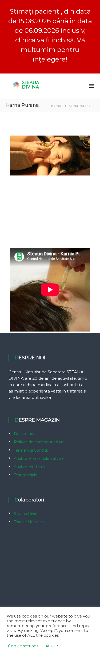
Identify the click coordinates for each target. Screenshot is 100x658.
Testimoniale (25, 475)
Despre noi (24, 433)
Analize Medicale (29, 466)
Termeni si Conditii (31, 450)
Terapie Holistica (29, 522)
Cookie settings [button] (23, 646)
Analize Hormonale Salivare (39, 458)
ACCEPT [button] (53, 646)
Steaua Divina (26, 513)
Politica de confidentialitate (39, 442)
